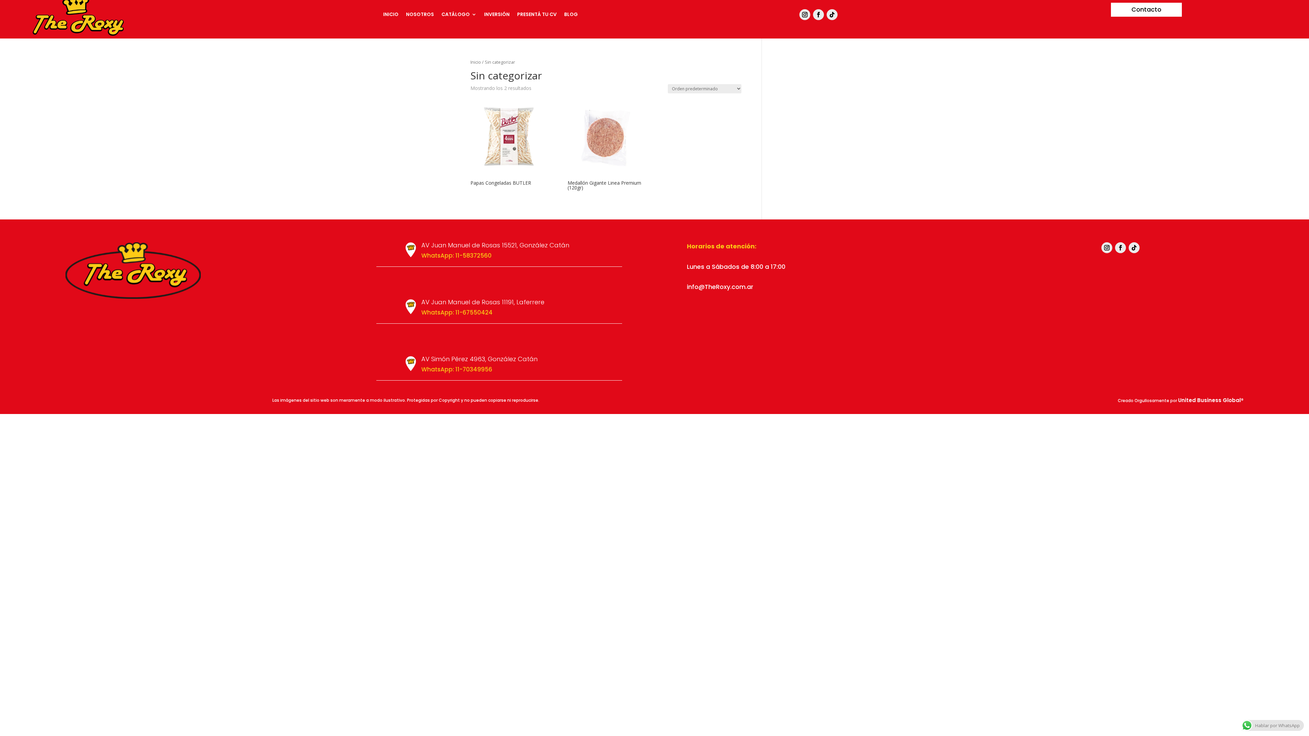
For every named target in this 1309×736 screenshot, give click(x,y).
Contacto (1146, 9)
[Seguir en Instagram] (804, 14)
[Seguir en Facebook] (818, 14)
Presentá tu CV (537, 15)
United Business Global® (1211, 400)
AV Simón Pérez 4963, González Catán (479, 359)
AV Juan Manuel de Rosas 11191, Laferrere (482, 302)
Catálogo (455, 15)
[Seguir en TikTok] (832, 14)
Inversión (497, 15)
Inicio (390, 15)
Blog (571, 15)
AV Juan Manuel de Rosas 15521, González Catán (495, 245)
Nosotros (420, 15)
